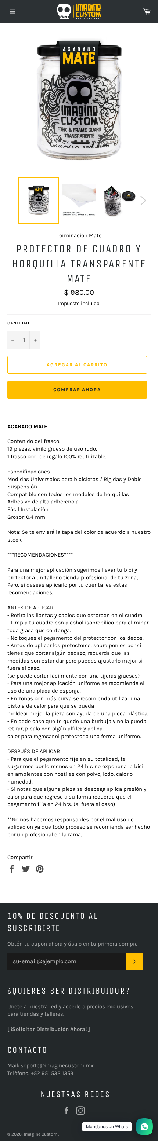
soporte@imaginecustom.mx (57, 1065)
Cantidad (18, 323)
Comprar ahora (77, 389)
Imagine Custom (41, 1134)
